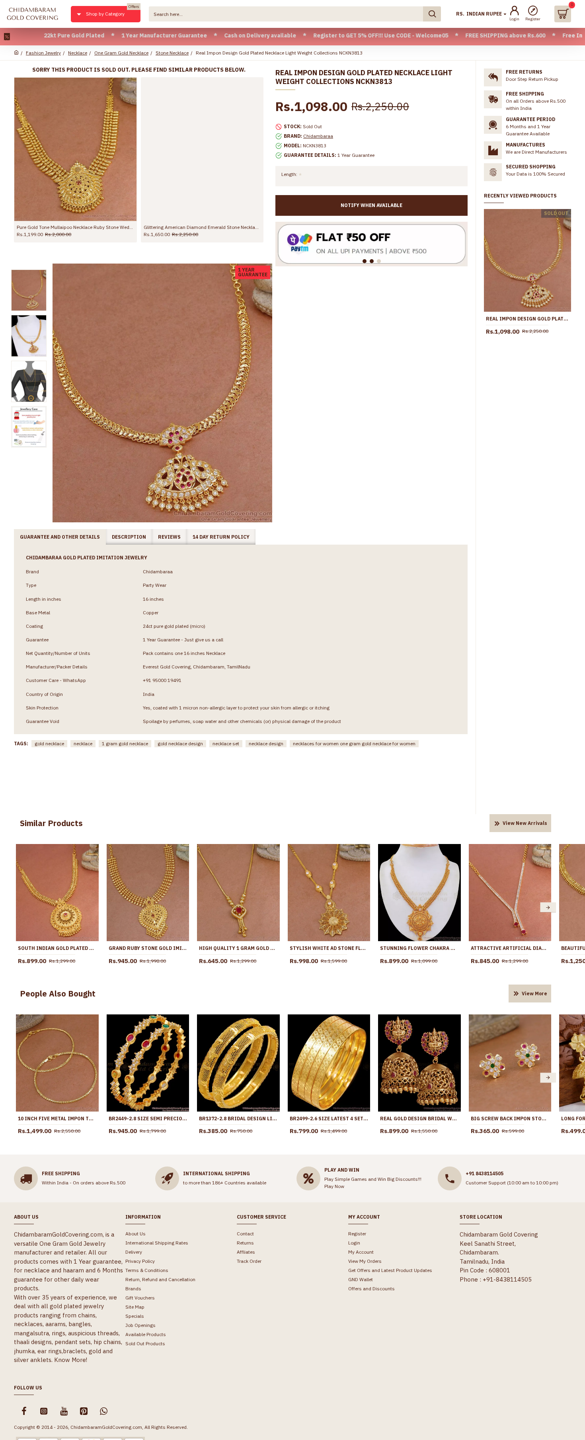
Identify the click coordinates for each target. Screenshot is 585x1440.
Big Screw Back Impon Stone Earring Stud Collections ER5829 (510, 1119)
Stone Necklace (172, 53)
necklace (83, 743)
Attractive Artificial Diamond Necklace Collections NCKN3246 (510, 948)
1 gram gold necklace (125, 743)
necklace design (266, 743)
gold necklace (49, 743)
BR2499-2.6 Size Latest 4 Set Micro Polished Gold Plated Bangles (329, 1119)
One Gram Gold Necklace (121, 53)
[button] (19, 907)
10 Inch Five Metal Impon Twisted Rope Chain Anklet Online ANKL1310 (57, 1119)
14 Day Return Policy (221, 537)
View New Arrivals (525, 823)
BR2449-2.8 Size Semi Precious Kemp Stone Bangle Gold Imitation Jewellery (148, 1119)
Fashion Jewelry (43, 53)
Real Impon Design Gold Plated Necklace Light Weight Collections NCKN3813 (527, 319)
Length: (289, 174)
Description (129, 537)
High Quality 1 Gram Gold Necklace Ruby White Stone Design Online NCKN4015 (238, 948)
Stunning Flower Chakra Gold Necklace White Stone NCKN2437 (419, 948)
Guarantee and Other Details (60, 537)
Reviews (169, 537)
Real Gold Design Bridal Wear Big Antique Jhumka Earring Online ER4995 (419, 1119)
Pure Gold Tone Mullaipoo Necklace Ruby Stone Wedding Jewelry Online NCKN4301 (75, 227)
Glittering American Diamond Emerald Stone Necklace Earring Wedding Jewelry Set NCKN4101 (202, 227)
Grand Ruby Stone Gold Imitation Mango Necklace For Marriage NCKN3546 (148, 948)
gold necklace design (180, 743)
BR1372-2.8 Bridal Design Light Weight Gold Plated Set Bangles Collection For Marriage (238, 1119)
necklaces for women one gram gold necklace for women (354, 743)
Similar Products (51, 823)
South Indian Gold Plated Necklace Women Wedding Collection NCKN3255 (57, 948)
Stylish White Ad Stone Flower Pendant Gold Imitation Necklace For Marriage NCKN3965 (329, 948)
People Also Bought (58, 993)
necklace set (226, 743)
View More (534, 993)
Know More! (70, 1360)
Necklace (77, 53)
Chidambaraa (318, 136)
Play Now (334, 1186)
